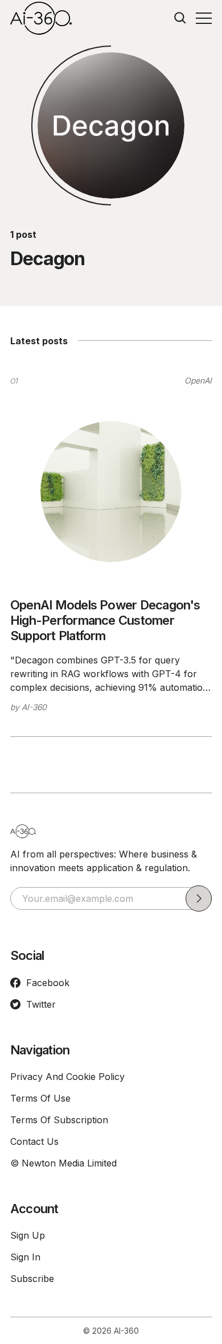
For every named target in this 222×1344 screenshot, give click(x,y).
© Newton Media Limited (63, 1163)
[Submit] (199, 898)
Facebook (47, 982)
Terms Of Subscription (59, 1120)
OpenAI (198, 380)
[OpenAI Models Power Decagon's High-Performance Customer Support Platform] (111, 491)
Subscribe (32, 1278)
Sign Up (27, 1235)
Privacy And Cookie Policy (67, 1076)
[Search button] (180, 18)
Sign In (25, 1257)
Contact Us (34, 1141)
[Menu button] (204, 18)
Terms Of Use (40, 1098)
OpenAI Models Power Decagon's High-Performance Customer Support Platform (105, 620)
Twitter (41, 1004)
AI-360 (34, 707)
